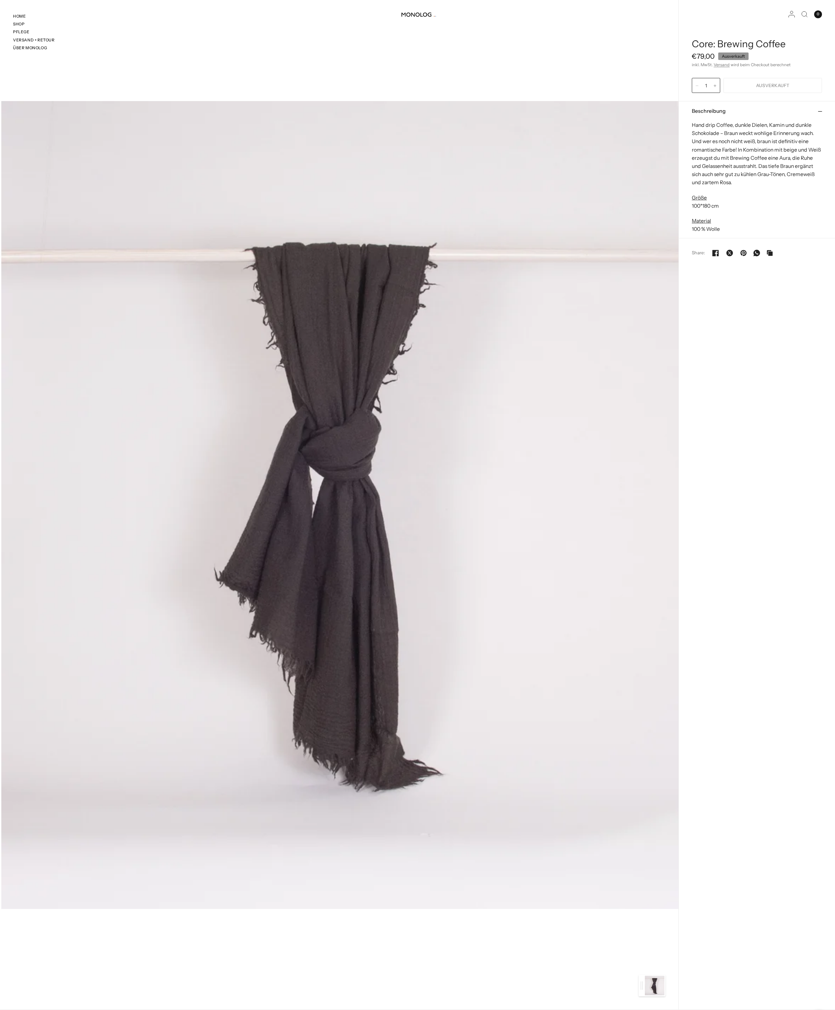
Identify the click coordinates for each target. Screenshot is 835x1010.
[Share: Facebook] (715, 253)
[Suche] (804, 14)
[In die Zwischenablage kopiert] (769, 253)
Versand (722, 64)
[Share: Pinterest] (743, 253)
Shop (18, 24)
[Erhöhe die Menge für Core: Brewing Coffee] (715, 85)
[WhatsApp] (756, 253)
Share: (698, 253)
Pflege (21, 31)
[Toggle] (642, 985)
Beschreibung (709, 111)
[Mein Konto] (791, 14)
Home (19, 16)
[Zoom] (339, 504)
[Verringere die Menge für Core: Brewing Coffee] (697, 85)
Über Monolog (30, 47)
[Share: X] (729, 253)
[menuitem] (34, 17)
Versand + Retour (34, 39)
